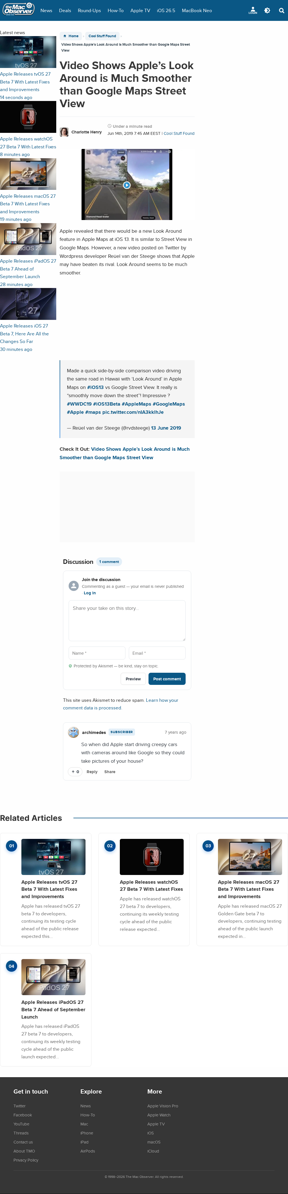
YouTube (21, 1124)
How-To (116, 10)
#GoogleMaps (169, 404)
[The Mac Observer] (18, 10)
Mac (84, 1124)
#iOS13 (95, 387)
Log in (90, 593)
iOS (150, 1133)
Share (109, 772)
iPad (84, 1142)
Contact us (23, 1142)
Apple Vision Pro (162, 1106)
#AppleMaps (136, 404)
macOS (154, 1142)
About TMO (24, 1151)
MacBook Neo (197, 10)
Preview (133, 679)
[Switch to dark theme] (267, 10)
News (46, 10)
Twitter (20, 1106)
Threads (21, 1133)
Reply (92, 772)
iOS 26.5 (166, 10)
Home (73, 36)
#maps (93, 412)
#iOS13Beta (106, 404)
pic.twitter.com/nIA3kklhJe (133, 412)
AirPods (87, 1151)
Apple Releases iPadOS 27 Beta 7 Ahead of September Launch (53, 1009)
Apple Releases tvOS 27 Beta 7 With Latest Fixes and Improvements (49, 889)
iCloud (153, 1151)
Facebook (23, 1115)
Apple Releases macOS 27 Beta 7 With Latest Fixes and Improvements (248, 889)
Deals (65, 10)
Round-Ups (89, 10)
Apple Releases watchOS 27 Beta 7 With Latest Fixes (151, 885)
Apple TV (140, 10)
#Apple (75, 412)
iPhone (86, 1133)
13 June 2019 (166, 428)
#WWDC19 (79, 404)
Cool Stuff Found (102, 36)
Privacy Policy (26, 1160)
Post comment (167, 679)
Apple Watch (158, 1115)
